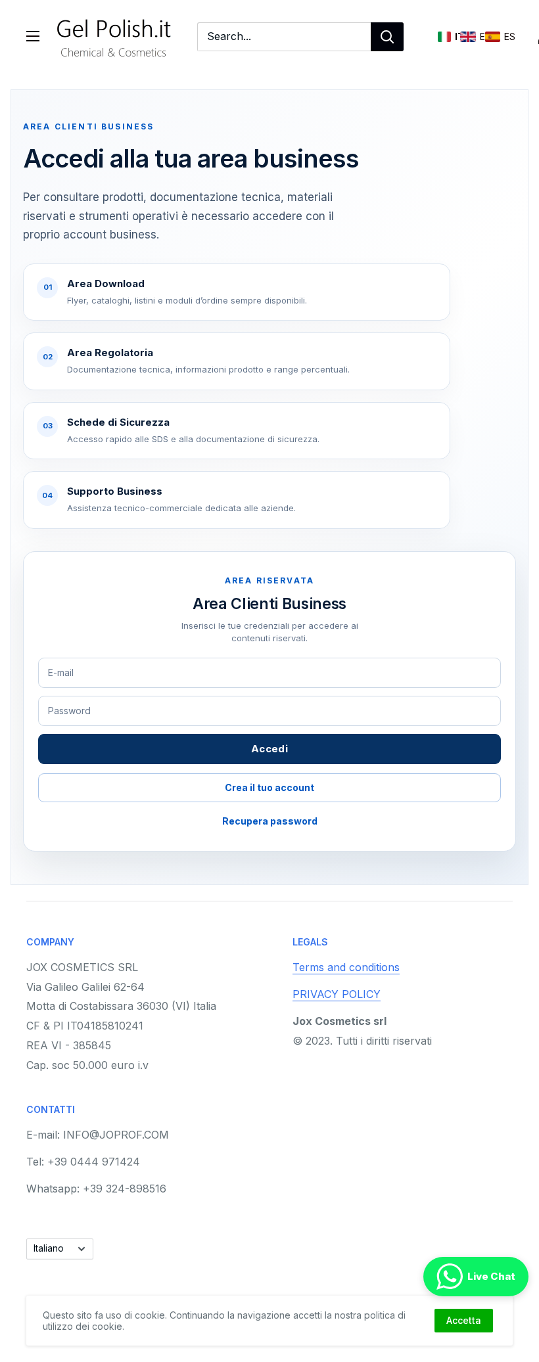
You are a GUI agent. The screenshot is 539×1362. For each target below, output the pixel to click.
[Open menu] (32, 36)
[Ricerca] (387, 36)
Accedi (269, 748)
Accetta (463, 1320)
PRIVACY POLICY (337, 994)
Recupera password (269, 821)
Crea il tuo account (269, 787)
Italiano (49, 1248)
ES (492, 36)
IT (444, 36)
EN (468, 36)
